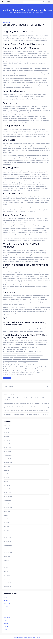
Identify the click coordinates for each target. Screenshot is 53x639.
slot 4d (5, 620)
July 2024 (6, 515)
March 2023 (7, 575)
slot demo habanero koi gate (11, 367)
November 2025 (8, 455)
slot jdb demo (7, 369)
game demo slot (7, 359)
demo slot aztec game (18, 353)
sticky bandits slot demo (9, 374)
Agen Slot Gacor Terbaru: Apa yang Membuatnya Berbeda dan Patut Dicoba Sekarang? (26, 407)
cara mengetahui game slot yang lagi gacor (15, 351)
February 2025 (7, 489)
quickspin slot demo (28, 363)
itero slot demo (17, 359)
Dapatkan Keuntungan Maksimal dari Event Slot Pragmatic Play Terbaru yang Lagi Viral (26, 403)
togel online (7, 603)
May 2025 (6, 477)
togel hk (6, 614)
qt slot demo (18, 363)
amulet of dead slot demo (13, 347)
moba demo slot (44, 359)
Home (10, 12)
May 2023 (6, 567)
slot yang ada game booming (11, 372)
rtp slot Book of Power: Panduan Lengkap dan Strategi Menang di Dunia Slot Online (26, 414)
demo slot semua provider (21, 357)
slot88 (5, 629)
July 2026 (6, 429)
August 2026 (7, 425)
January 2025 (7, 492)
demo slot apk (7, 353)
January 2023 (7, 582)
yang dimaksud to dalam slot (25, 374)
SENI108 (6, 623)
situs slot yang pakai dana (10, 365)
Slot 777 (5, 27)
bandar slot (7, 612)
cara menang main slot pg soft (30, 347)
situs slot (6, 626)
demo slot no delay (22, 355)
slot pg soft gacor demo (9, 370)
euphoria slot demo (34, 357)
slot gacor (6, 597)
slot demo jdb (23, 367)
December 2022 (8, 586)
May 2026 (6, 432)
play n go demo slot (8, 363)
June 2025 (6, 474)
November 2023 (8, 545)
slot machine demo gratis (31, 369)
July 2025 (6, 470)
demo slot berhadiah (30, 353)
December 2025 (8, 451)
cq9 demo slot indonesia (34, 351)
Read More (6, 377)
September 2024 (8, 507)
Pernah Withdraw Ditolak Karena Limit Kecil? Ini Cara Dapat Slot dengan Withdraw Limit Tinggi (25, 398)
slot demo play (43, 367)
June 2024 (6, 519)
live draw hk (7, 600)
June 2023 (6, 564)
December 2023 (8, 541)
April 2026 (6, 436)
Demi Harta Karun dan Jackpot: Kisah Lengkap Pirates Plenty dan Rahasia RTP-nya (26, 410)
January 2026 (7, 447)
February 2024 (7, 534)
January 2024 (7, 537)
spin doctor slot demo (26, 372)
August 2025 (7, 466)
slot (5, 609)
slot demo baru (32, 365)
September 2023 (8, 552)
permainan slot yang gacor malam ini (28, 361)
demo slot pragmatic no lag (35, 355)
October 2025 (7, 459)
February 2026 (7, 444)
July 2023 (6, 560)
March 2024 (7, 530)
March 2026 (7, 440)
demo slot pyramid (8, 357)
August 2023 (7, 556)
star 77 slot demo (37, 372)
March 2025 (7, 485)
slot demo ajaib (22, 365)
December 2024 (8, 496)
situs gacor (7, 617)
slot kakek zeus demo (18, 369)
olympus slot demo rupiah (10, 361)
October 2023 (7, 549)
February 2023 (7, 579)
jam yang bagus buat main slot (30, 359)
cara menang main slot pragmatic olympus (14, 349)
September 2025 (8, 462)
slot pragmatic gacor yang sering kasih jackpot (30, 370)
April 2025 (6, 481)
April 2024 (6, 526)
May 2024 (6, 522)
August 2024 (7, 511)
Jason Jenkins (11, 27)
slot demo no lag (33, 367)
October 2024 (7, 504)
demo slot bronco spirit (9, 355)
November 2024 (8, 500)
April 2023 (6, 571)
